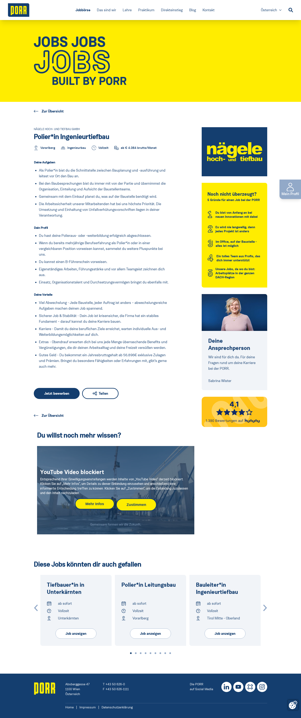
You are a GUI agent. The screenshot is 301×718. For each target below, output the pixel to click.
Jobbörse (83, 10)
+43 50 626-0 (115, 684)
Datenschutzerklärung (117, 707)
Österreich (271, 10)
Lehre (127, 10)
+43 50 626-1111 (117, 689)
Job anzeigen (76, 633)
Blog (192, 10)
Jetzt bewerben (56, 393)
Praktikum (146, 10)
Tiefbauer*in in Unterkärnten (65, 588)
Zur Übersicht (53, 111)
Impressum (87, 707)
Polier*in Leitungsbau (148, 585)
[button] (131, 653)
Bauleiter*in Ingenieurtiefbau (217, 588)
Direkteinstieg (172, 10)
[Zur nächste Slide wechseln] (265, 607)
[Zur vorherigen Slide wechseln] (36, 607)
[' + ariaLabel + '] (18, 10)
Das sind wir (106, 10)
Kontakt (209, 10)
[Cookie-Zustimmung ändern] (293, 705)
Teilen (103, 393)
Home (69, 707)
